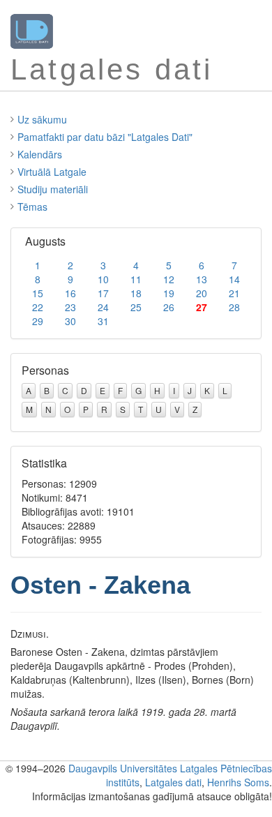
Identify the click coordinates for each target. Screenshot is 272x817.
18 (136, 293)
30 (70, 321)
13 (201, 279)
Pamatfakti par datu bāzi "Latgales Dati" (104, 137)
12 (168, 279)
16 (70, 293)
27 (201, 307)
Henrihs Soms (238, 782)
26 (168, 307)
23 (70, 307)
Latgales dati (173, 782)
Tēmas (32, 206)
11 (136, 279)
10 (103, 279)
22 (37, 307)
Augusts (45, 241)
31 (103, 321)
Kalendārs (39, 154)
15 (37, 293)
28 (234, 307)
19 (168, 293)
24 (103, 307)
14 (234, 279)
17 (103, 293)
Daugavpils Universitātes (122, 768)
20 (201, 293)
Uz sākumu (42, 119)
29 (37, 321)
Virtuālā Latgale (51, 172)
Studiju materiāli (52, 189)
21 (234, 293)
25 (136, 307)
